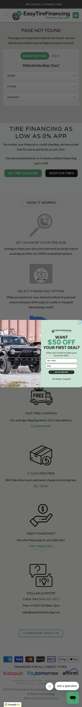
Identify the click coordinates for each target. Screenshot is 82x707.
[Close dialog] (79, 322)
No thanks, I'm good (61, 379)
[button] (61, 372)
